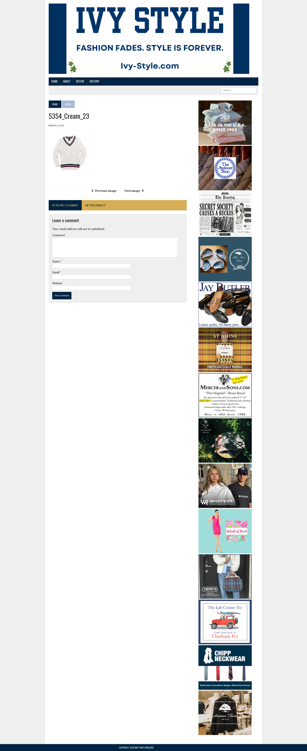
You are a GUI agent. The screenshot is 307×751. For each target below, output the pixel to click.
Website (57, 283)
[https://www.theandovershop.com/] (225, 188)
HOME (54, 81)
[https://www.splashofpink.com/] (225, 551)
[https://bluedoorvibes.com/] (225, 279)
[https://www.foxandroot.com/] (225, 460)
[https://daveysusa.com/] (225, 596)
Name (56, 261)
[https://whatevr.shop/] (225, 505)
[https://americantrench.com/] (225, 733)
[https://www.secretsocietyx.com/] (225, 233)
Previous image (106, 191)
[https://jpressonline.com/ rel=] (225, 142)
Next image (132, 191)
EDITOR (80, 81)
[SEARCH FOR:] (239, 90)
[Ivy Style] (149, 39)
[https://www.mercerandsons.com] (225, 415)
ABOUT (67, 81)
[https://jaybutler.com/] (225, 324)
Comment (58, 235)
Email (56, 272)
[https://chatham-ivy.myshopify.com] (225, 642)
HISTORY (94, 81)
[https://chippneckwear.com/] (225, 687)
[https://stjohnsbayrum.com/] (225, 370)
